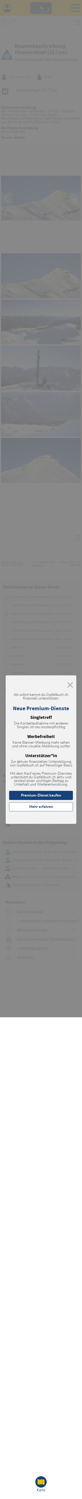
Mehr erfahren (41, 807)
